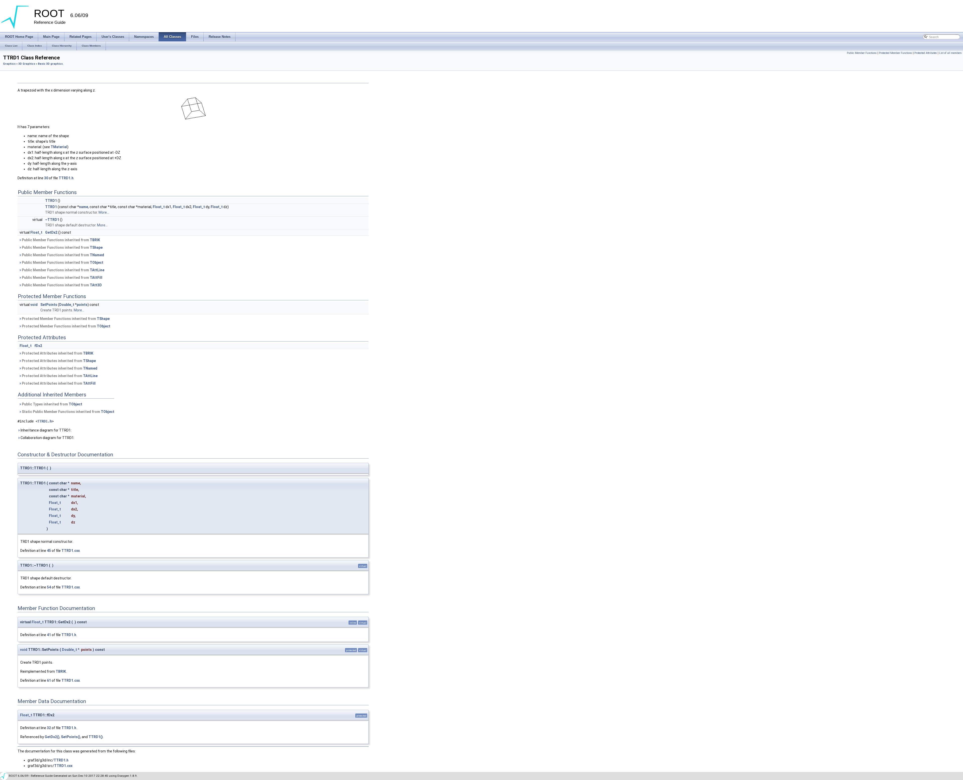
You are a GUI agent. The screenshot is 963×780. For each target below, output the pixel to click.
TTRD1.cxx (70, 551)
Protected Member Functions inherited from (65, 319)
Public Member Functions (862, 53)
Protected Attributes (925, 53)
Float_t (159, 207)
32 (49, 728)
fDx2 (38, 346)
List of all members (950, 53)
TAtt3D (96, 285)
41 (49, 635)
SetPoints (48, 305)
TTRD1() (96, 737)
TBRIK (95, 240)
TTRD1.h (66, 178)
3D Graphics (26, 63)
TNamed (97, 255)
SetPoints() (70, 737)
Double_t (66, 305)
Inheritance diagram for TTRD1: (45, 430)
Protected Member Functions (895, 53)
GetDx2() (52, 737)
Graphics (9, 63)
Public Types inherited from (51, 404)
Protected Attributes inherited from (57, 353)
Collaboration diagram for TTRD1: (47, 438)
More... (104, 212)
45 (49, 551)
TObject (96, 263)
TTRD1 (51, 201)
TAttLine (97, 270)
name (83, 207)
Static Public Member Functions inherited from (67, 412)
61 (49, 680)
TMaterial (59, 147)
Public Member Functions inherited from (60, 240)
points (82, 305)
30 (46, 178)
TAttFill (96, 278)
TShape (96, 247)
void (34, 305)
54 (49, 587)
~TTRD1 (52, 220)
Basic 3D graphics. (50, 63)
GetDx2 (51, 232)
